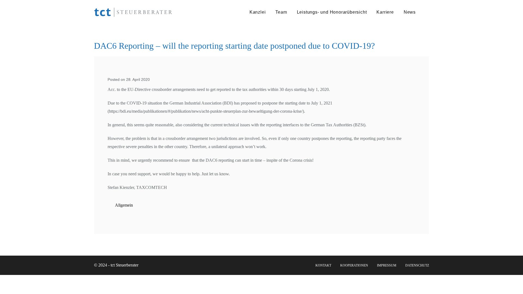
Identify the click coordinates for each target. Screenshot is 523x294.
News (410, 12)
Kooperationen (354, 265)
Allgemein (124, 205)
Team (281, 12)
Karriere (385, 12)
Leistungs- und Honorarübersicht (332, 12)
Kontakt (323, 265)
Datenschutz (417, 265)
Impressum (386, 265)
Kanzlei (258, 12)
